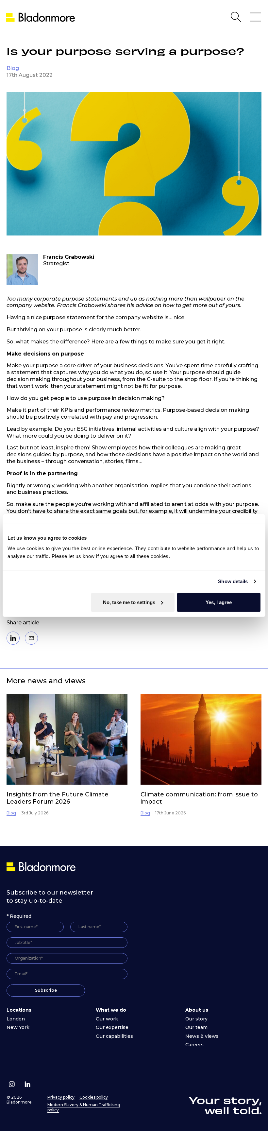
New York (18, 1027)
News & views (202, 1036)
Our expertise (112, 1027)
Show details (233, 581)
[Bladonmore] (42, 866)
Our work (107, 1019)
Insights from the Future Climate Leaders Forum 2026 (58, 798)
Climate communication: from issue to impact (199, 798)
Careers (194, 1045)
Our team (196, 1027)
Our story (196, 1019)
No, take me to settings (129, 602)
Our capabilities (114, 1036)
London (16, 1019)
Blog (13, 68)
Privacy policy (61, 1097)
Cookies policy (93, 1097)
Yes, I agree (219, 602)
